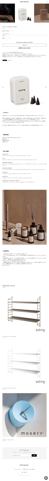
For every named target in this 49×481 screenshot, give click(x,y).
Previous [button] (1, 13)
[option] (24, 13)
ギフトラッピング (5, 33)
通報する (9, 60)
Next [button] (47, 13)
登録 (34, 455)
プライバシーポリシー (18, 469)
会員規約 (33, 469)
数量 (3, 38)
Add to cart (24, 45)
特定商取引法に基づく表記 (27, 469)
